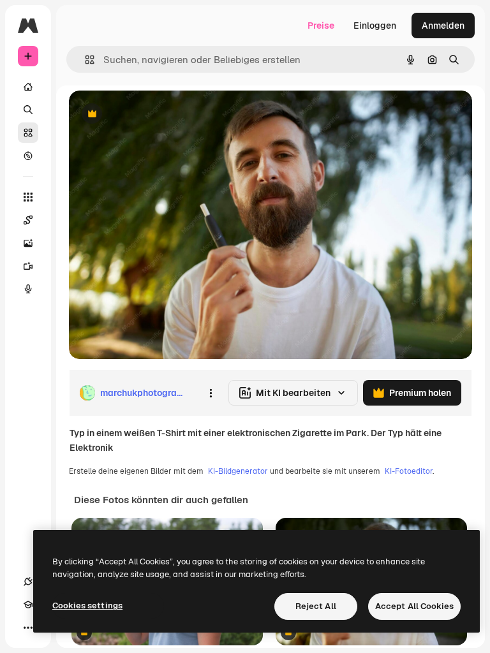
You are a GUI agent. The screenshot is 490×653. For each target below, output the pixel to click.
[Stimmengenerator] (28, 289)
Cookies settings (87, 605)
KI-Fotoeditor (409, 471)
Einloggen (374, 25)
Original (150, 114)
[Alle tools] (28, 197)
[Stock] (28, 132)
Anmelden (443, 25)
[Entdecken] (28, 155)
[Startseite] (28, 87)
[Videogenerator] (28, 266)
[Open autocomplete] (84, 59)
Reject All (315, 606)
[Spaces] (28, 220)
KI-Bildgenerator (238, 471)
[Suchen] (28, 109)
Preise (321, 25)
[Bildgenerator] (28, 243)
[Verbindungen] (28, 581)
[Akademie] (28, 604)
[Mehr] (28, 627)
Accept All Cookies (414, 606)
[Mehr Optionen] (210, 393)
